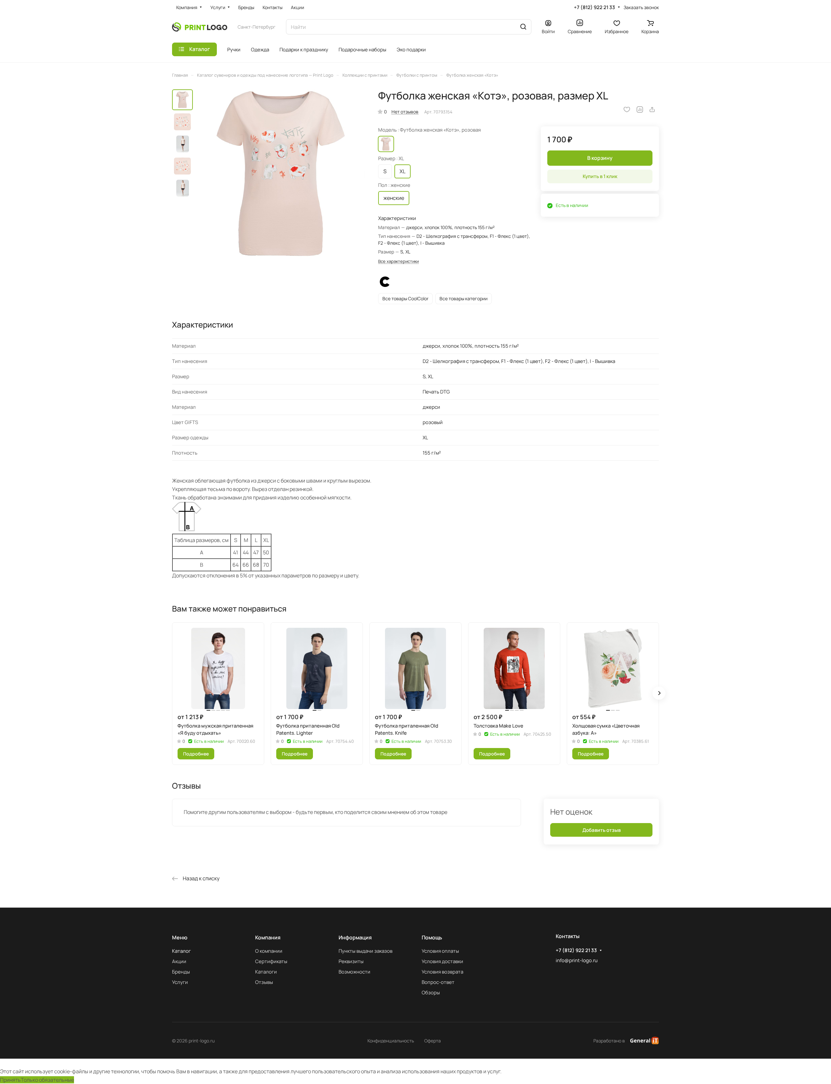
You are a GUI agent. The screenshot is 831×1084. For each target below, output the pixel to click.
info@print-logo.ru (577, 960)
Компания (267, 937)
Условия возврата (442, 971)
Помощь (432, 937)
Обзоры (431, 992)
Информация (355, 937)
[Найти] (523, 26)
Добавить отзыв (601, 830)
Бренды (181, 971)
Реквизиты (351, 961)
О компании (268, 951)
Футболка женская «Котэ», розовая (386, 144)
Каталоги (266, 971)
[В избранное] (627, 109)
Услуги (180, 982)
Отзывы (264, 982)
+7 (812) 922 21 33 (594, 7)
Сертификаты (271, 961)
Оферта (432, 1041)
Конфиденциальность (390, 1041)
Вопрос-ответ (438, 982)
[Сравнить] (640, 109)
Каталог (181, 951)
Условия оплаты (440, 951)
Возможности (354, 971)
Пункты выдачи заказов (365, 951)
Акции (179, 961)
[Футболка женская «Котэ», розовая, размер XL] (281, 173)
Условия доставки (442, 961)
